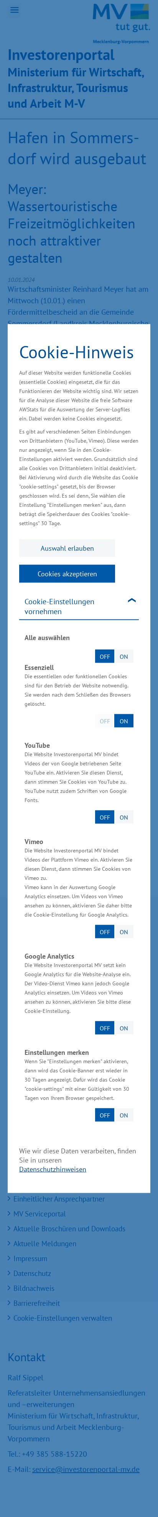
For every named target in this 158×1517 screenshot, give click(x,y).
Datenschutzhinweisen (52, 1169)
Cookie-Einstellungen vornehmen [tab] (59, 606)
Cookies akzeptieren (67, 573)
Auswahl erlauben (67, 548)
